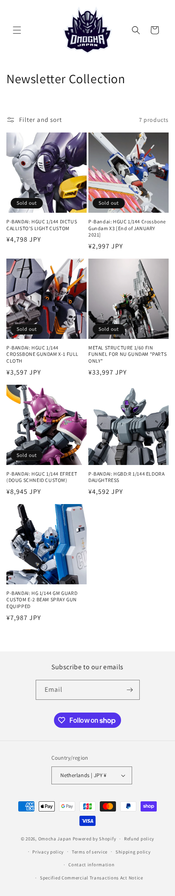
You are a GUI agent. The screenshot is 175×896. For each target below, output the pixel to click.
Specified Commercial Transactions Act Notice (91, 878)
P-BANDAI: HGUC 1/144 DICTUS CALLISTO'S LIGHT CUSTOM (41, 224)
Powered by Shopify (94, 839)
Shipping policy (133, 852)
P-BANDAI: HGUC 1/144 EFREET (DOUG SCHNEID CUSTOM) (41, 477)
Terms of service (89, 852)
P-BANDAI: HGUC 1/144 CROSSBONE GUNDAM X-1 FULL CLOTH (42, 354)
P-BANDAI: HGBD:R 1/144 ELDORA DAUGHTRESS (126, 477)
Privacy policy (48, 852)
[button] (17, 30)
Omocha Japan (54, 839)
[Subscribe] (130, 690)
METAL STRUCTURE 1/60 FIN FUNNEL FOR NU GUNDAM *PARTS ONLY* (127, 354)
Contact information (91, 865)
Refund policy (139, 839)
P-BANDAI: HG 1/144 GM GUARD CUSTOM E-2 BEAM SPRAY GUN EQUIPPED (41, 599)
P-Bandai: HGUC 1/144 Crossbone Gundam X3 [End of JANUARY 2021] (127, 228)
